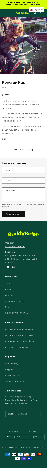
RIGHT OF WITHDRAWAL (16, 313)
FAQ (7, 307)
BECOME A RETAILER (14, 301)
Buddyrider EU (14, 447)
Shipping (9, 370)
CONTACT (10, 295)
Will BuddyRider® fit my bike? (19, 335)
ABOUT (8, 289)
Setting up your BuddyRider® (19, 341)
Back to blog (25, 149)
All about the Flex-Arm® (16, 347)
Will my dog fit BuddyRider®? (19, 329)
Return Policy (11, 364)
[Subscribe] (37, 414)
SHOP (8, 283)
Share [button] (7, 95)
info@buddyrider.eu (15, 247)
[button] (5, 13)
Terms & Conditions (14, 381)
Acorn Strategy (39, 447)
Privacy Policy (12, 375)
